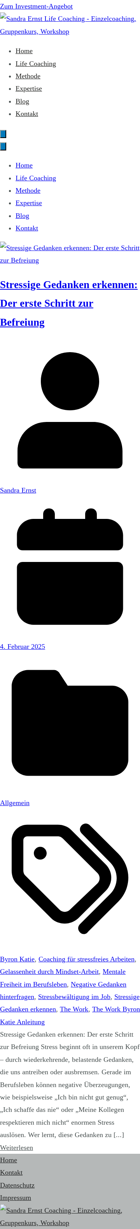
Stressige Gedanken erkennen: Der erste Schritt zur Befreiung (69, 303)
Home (24, 51)
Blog (22, 101)
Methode (28, 76)
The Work (74, 1009)
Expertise (29, 88)
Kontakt (27, 114)
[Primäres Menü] (3, 134)
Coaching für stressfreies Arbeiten (86, 959)
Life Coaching (36, 63)
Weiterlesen (16, 1147)
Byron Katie (17, 959)
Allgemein (15, 803)
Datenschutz (17, 1185)
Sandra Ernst (18, 490)
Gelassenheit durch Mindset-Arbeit (49, 971)
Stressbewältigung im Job (74, 997)
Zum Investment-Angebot (36, 6)
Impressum (15, 1197)
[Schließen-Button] (3, 146)
